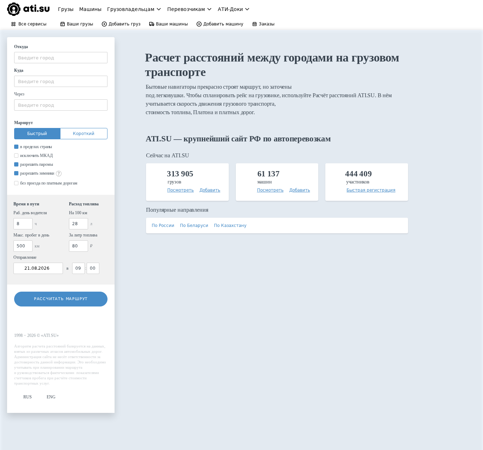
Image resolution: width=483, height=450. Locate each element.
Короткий (83, 133)
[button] (23, 397)
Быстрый (37, 133)
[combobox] (60, 57)
